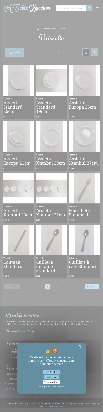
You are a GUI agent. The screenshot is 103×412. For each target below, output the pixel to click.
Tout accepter (51, 371)
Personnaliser (51, 382)
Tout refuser (51, 377)
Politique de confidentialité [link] (51, 387)
